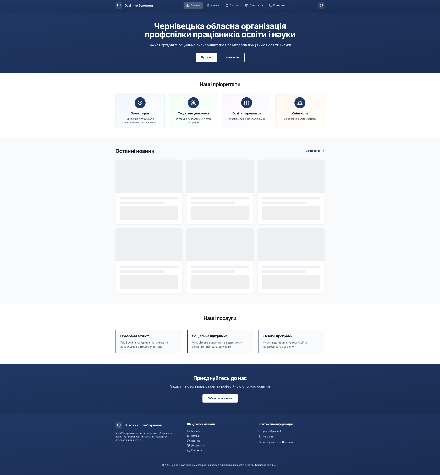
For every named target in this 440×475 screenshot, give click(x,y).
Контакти (232, 57)
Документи (197, 445)
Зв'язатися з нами (220, 285)
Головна (195, 431)
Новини (195, 436)
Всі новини (313, 150)
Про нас (206, 57)
